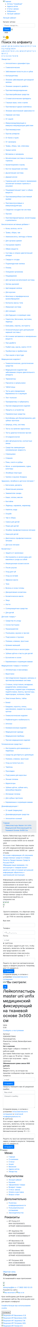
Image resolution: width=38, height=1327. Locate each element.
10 (17, 56)
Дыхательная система (14, 173)
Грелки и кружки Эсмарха (16, 477)
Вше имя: (6, 921)
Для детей (10, 613)
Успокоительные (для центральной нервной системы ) (20, 331)
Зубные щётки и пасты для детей (19, 653)
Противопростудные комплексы (19, 107)
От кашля (9, 119)
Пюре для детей (12, 526)
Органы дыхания (12, 284)
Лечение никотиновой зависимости (20, 111)
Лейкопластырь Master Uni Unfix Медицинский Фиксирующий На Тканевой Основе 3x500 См (18, 827)
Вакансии (12, 1167)
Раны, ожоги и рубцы (14, 462)
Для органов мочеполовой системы (20, 280)
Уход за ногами (12, 576)
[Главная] (19, 1)
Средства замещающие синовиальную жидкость (16, 448)
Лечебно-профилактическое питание (20, 530)
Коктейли (9, 501)
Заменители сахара (13, 493)
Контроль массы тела (14, 303)
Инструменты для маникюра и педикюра (18, 749)
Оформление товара (17, 1185)
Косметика (6, 549)
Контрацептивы (12, 76)
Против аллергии (12, 134)
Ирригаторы (11, 783)
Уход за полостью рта (14, 763)
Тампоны (9, 767)
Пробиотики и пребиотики (16, 351)
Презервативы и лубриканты (17, 402)
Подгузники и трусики (15, 637)
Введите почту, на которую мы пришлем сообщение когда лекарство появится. (18, 1073)
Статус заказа (13, 9)
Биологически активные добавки (15, 224)
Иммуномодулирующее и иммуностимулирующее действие (19, 124)
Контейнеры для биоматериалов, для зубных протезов (20, 419)
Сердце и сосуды (13, 259)
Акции (11, 1164)
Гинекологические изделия (16, 715)
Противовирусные (13, 130)
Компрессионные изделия (16, 728)
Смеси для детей (12, 522)
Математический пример (13, 956)
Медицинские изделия (11, 359)
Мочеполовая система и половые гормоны (19, 159)
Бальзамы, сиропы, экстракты (18, 326)
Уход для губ (11, 572)
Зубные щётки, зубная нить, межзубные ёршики (17, 788)
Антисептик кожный (14, 818)
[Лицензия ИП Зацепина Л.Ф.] (14, 1320)
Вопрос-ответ (14, 1194)
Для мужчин (10, 292)
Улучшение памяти (13, 245)
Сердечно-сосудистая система (18, 210)
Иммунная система (13, 307)
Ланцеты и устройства (15, 410)
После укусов (11, 568)
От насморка (11, 142)
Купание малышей (13, 645)
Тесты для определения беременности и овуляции (16, 392)
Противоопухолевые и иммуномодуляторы (15, 204)
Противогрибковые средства (17, 94)
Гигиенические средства (11, 744)
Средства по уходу (13, 621)
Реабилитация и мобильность (18, 720)
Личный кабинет (15, 1180)
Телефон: (6, 928)
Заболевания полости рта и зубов (19, 71)
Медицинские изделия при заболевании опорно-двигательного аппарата (20, 372)
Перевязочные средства (15, 414)
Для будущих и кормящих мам (18, 315)
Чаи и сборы (11, 518)
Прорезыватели (12, 629)
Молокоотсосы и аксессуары (17, 649)
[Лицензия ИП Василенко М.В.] (14, 1318)
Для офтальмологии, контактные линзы (19, 442)
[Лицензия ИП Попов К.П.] (12, 1326)
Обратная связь (9, 1272)
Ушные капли (11, 150)
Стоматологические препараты (18, 98)
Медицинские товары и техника (15, 666)
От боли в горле (12, 138)
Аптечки (9, 724)
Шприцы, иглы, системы (15, 425)
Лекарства (6, 59)
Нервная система (13, 115)
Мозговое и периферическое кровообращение (17, 297)
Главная (6, 823)
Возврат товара (15, 1187)
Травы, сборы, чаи (13, 232)
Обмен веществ (12, 249)
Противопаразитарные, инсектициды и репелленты (21, 219)
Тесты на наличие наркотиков (18, 429)
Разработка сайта (10, 1290)
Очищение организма (14, 272)
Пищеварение (11, 276)
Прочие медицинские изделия (18, 406)
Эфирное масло (12, 580)
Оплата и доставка (16, 1192)
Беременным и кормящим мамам (19, 662)
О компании (13, 1159)
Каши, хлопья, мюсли (14, 497)
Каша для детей (12, 534)
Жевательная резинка (14, 489)
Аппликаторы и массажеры (17, 670)
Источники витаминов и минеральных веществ (21, 337)
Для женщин (11, 311)
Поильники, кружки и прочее (17, 633)
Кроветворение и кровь (15, 165)
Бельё (8, 702)
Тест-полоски (11, 398)
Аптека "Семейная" (14, 4)
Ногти (8, 604)
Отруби (9, 514)
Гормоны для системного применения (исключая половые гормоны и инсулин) (21, 183)
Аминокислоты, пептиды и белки (19, 237)
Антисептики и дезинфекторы (18, 63)
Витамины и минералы (15, 154)
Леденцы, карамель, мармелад (18, 505)
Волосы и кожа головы (15, 588)
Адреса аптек (12, 6)
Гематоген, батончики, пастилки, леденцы (19, 320)
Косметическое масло (15, 596)
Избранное (11, 11)
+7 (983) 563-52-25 (24, 1287)
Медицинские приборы (15, 736)
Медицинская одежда (14, 732)
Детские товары (8, 617)
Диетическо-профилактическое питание (18, 539)
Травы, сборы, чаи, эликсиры (17, 146)
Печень (8, 268)
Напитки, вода (11, 510)
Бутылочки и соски (13, 657)
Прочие (9, 214)
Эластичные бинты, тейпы (16, 698)
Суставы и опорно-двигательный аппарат (19, 254)
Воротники (10, 674)
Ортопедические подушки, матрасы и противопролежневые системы (21, 679)
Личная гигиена (12, 779)
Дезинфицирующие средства (17, 814)
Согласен (6, 1312)
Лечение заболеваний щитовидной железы (20, 81)
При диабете (11, 343)
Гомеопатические (13, 67)
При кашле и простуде (15, 355)
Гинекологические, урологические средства (19, 364)
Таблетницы (10, 387)
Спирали (9, 458)
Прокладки (10, 771)
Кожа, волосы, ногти (14, 228)
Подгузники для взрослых (16, 775)
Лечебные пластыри (14, 473)
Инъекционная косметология (17, 563)
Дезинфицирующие (9, 806)
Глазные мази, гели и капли (17, 103)
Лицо (8, 600)
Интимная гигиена (13, 794)
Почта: (5, 936)
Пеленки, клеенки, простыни (17, 641)
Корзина (12, 1182)
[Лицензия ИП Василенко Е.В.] (14, 1315)
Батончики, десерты (14, 485)
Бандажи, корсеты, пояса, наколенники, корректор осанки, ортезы (19, 708)
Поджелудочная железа (15, 264)
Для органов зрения (14, 241)
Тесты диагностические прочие (18, 433)
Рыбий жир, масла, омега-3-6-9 (18, 347)
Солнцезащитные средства (17, 608)
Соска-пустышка (12, 625)
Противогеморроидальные (16, 90)
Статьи (11, 1162)
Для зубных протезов (14, 798)
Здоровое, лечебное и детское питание (17, 481)
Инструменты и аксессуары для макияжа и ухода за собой (18, 558)
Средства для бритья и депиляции (20, 755)
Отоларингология (13, 437)
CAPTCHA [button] (9, 943)
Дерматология (11, 177)
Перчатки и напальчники (16, 383)
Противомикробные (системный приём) (19, 198)
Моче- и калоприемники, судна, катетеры (18, 467)
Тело (7, 584)
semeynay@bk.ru (9, 1287)
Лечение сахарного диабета (17, 86)
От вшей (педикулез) (14, 810)
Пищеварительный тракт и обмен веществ (19, 191)
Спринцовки (11, 454)
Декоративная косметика (16, 592)
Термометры (11, 379)
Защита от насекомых (14, 553)
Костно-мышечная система (17, 169)
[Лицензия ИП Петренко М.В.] (14, 1323)
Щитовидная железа (14, 288)
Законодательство (16, 1213)
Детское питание (12, 545)
